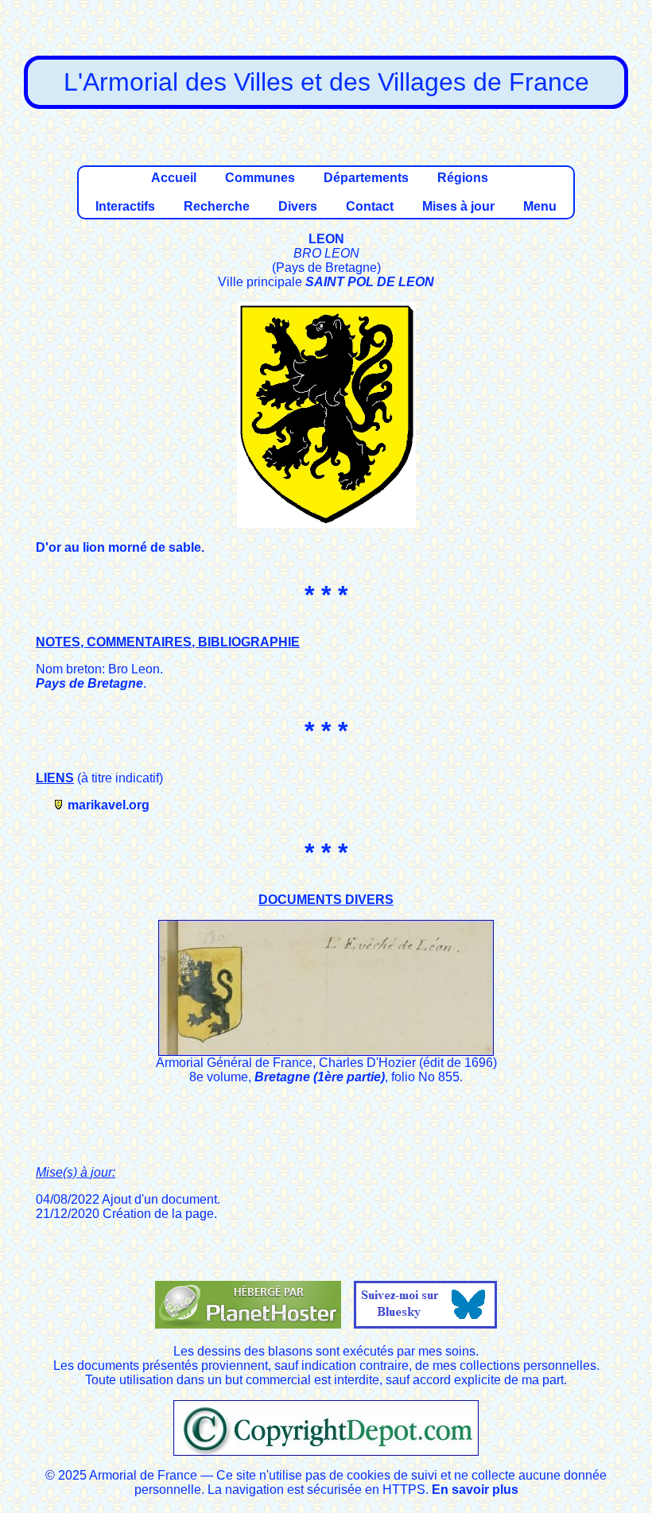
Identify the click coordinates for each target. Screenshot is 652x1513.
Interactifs (125, 206)
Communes (260, 177)
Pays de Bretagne (89, 683)
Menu (540, 206)
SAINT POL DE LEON (369, 282)
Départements (366, 177)
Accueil (173, 177)
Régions (462, 177)
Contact (370, 206)
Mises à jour (458, 206)
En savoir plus (475, 1489)
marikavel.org (108, 805)
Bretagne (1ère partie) (319, 1077)
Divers (297, 206)
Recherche (217, 206)
